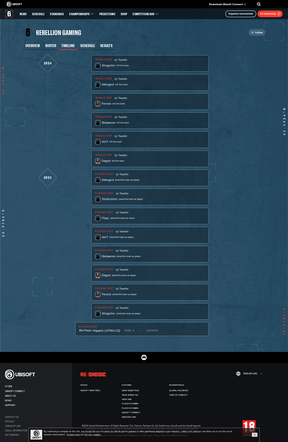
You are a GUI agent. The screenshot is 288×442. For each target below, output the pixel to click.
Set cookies (12, 434)
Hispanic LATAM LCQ (106, 330)
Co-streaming (268, 13)
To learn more (73, 434)
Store (8, 386)
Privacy (9, 421)
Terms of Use (12, 425)
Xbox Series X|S (130, 395)
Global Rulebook (178, 390)
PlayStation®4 (130, 408)
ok (255, 435)
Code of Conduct (178, 395)
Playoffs (152, 330)
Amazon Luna (129, 417)
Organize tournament (240, 13)
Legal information (16, 430)
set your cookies (92, 434)
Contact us (11, 416)
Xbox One (127, 399)
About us (10, 396)
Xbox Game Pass (130, 390)
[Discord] (144, 357)
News (8, 400)
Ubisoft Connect (15, 391)
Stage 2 (129, 330)
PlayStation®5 (130, 403)
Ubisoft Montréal (90, 390)
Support (10, 405)
